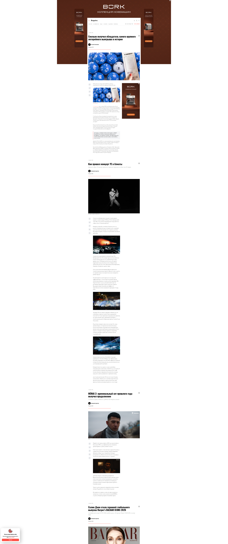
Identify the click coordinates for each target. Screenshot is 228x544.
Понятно (10, 539)
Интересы (116, 24)
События (105, 24)
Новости (90, 24)
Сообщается (96, 106)
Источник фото (95, 103)
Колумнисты (96, 24)
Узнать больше (11, 537)
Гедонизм (110, 24)
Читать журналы (137, 23)
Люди (101, 24)
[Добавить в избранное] (139, 36)
